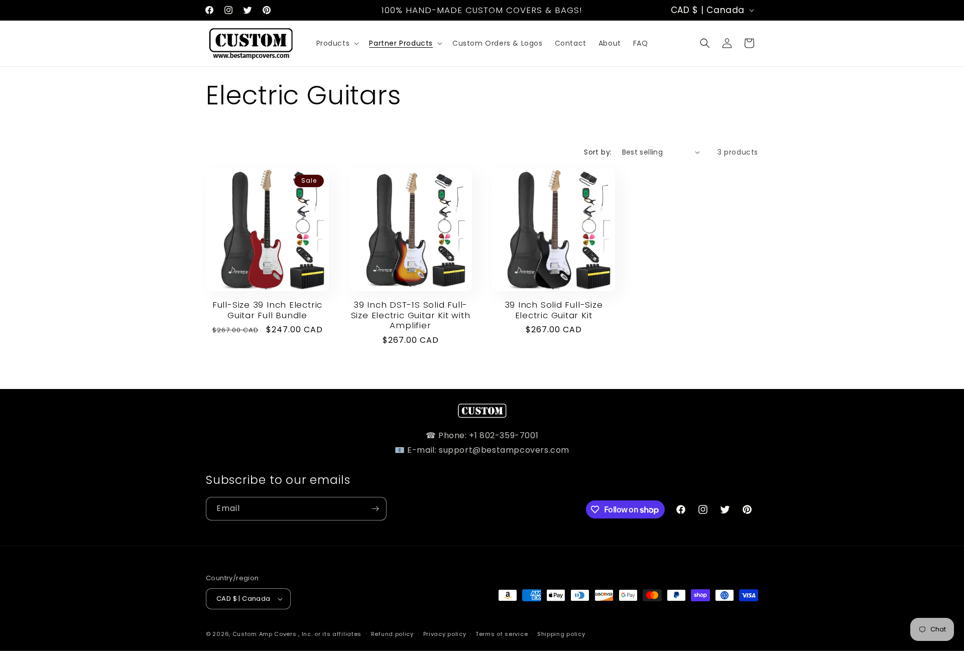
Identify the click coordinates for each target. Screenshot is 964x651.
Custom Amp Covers (264, 634)
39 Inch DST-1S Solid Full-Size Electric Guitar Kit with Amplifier (410, 315)
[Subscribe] (375, 508)
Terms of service (501, 634)
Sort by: (598, 152)
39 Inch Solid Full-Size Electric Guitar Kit (554, 310)
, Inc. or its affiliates (330, 634)
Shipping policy (561, 634)
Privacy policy (444, 634)
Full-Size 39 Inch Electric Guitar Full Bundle (267, 310)
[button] (337, 43)
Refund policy (392, 634)
